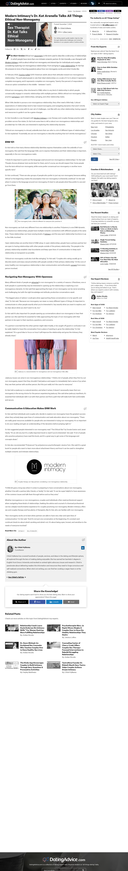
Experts (63, 3)
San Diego (108, 133)
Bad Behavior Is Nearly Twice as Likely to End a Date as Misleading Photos (109, 230)
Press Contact (113, 203)
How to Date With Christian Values (107, 68)
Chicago (94, 133)
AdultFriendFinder (112, 338)
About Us (95, 31)
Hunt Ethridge (102, 62)
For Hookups (97, 313)
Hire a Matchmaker (99, 203)
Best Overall (96, 307)
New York (94, 127)
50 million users (108, 25)
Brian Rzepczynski (103, 83)
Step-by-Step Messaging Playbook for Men (106, 59)
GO (94, 159)
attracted (35, 282)
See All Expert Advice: (99, 100)
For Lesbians (110, 310)
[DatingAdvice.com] (20, 4)
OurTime (95, 338)
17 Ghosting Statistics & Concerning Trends (108, 250)
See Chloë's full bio (16, 577)
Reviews (84, 3)
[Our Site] (99, 3)
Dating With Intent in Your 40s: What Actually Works (106, 80)
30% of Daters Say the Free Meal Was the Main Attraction (109, 259)
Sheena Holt (104, 244)
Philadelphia (109, 127)
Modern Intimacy (11, 62)
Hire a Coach (97, 200)
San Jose (108, 140)
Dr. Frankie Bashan (103, 92)
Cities (53, 3)
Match (94, 335)
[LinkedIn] (82, 547)
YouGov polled (24, 74)
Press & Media (97, 34)
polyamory (16, 97)
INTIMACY (21, 531)
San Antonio (109, 130)
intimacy (47, 234)
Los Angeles (95, 130)
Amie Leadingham (103, 71)
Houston (94, 137)
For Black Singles (112, 307)
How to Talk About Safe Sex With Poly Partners (107, 89)
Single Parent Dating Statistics (107, 241)
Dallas (107, 137)
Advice (44, 3)
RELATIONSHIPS (32, 531)
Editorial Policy (111, 31)
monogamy (38, 55)
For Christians (97, 327)
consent (74, 265)
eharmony (109, 335)
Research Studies (112, 34)
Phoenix (94, 140)
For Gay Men (96, 310)
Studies (73, 3)
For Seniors (110, 313)
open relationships (68, 65)
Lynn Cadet (104, 235)
